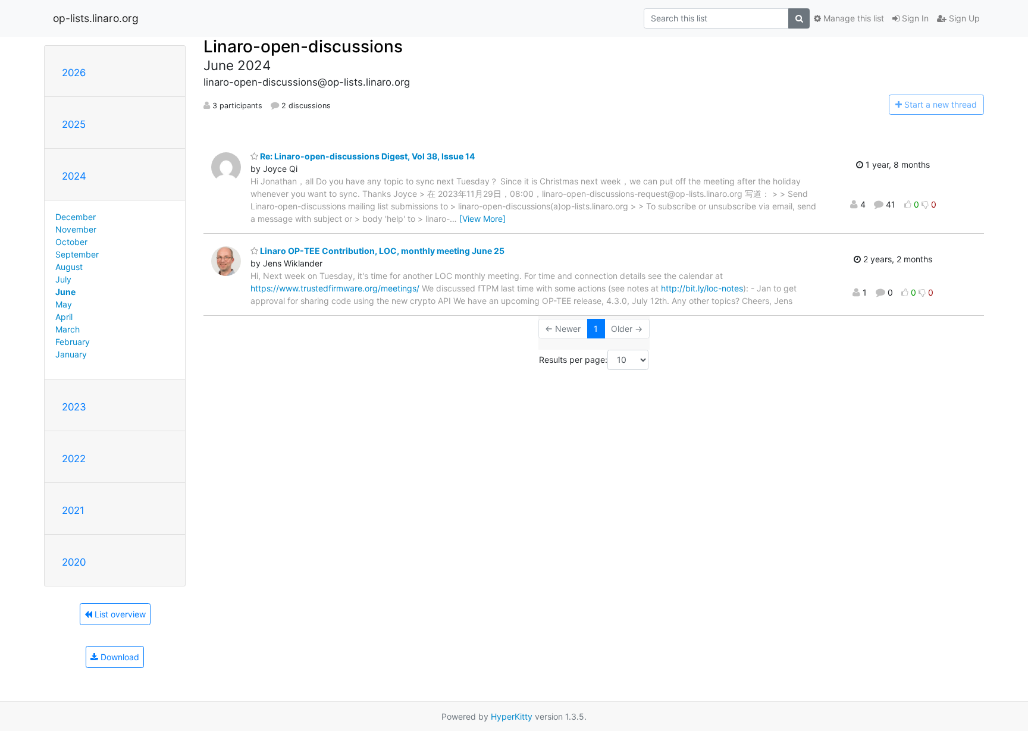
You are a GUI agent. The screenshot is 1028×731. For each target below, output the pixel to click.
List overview (119, 614)
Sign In (914, 18)
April (64, 317)
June (65, 292)
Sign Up (963, 18)
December (75, 217)
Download (118, 657)
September (77, 254)
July (63, 279)
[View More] (482, 219)
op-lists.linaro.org (96, 18)
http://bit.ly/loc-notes (702, 288)
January (71, 354)
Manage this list (852, 18)
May (63, 304)
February (72, 342)
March (67, 329)
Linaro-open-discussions (303, 46)
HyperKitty (511, 716)
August (69, 267)
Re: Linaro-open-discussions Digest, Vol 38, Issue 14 (366, 156)
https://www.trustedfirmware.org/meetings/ (334, 288)
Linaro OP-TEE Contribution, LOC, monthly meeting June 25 (381, 251)
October (71, 242)
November (75, 229)
